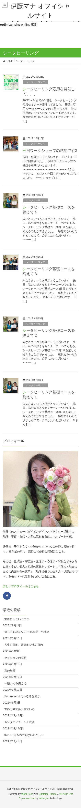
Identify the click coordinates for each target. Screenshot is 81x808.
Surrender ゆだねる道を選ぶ (22, 696)
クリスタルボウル (35, 143)
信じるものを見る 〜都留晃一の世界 (26, 631)
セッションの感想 (15, 657)
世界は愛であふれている (19, 709)
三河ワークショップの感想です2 (50, 150)
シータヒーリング (35, 82)
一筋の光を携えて (15, 683)
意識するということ (16, 619)
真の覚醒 (9, 670)
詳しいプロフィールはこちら (21, 586)
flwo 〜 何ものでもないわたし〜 (24, 735)
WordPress (27, 794)
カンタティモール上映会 (19, 722)
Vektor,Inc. (44, 798)
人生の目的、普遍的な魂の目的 (23, 644)
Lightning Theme (48, 794)
